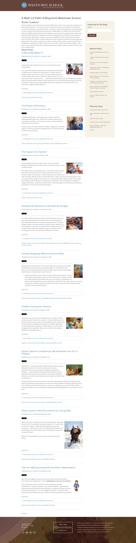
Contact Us (24, 529)
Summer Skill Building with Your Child (99, 53)
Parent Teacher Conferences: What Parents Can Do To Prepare (50, 352)
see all (92, 130)
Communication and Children (35, 243)
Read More (25, 89)
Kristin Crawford (33, 56)
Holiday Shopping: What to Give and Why (43, 253)
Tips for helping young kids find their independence (48, 467)
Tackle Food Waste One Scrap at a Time (99, 58)
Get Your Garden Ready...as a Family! (98, 96)
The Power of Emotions (34, 105)
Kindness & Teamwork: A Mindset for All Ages (45, 206)
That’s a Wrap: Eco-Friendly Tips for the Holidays (99, 77)
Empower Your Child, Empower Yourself (99, 63)
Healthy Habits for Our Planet (98, 73)
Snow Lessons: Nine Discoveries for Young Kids (46, 410)
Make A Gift (63, 530)
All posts (24, 513)
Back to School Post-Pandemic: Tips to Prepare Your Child (99, 87)
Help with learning (32, 143)
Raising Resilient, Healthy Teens (99, 114)
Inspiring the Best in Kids (34, 97)
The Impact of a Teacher (34, 151)
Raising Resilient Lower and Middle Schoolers (53, 143)
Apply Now (63, 524)
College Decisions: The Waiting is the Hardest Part (99, 68)
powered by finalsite (68, 538)
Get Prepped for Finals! (96, 91)
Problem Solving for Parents (36, 306)
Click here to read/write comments (42, 93)
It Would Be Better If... (33, 52)
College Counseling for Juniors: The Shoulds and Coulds (99, 82)
